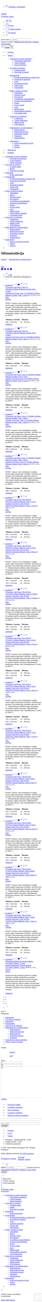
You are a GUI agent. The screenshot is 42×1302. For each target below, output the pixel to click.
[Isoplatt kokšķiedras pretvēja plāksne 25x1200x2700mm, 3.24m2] (23, 962)
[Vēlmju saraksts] (17, 285)
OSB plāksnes (19, 124)
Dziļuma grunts (19, 95)
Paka (7, 297)
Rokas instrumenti (16, 175)
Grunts (3, 44)
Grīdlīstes (35, 42)
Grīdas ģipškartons (21, 120)
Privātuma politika (14, 1105)
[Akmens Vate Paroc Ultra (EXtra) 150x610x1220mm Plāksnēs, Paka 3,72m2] (23, 732)
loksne (7, 971)
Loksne (8, 969)
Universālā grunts (20, 113)
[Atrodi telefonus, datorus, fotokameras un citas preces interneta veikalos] (24, 1158)
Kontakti (11, 153)
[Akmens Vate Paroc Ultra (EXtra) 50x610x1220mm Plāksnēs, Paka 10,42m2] (23, 824)
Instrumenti (9, 173)
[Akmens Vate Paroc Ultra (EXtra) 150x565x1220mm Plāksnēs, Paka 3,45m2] (23, 685)
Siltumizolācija (19, 42)
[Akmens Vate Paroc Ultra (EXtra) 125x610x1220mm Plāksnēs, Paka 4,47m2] (23, 639)
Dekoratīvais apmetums (22, 61)
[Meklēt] (6, 36)
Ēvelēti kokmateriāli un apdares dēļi (27, 77)
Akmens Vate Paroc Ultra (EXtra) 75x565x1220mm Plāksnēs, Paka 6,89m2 (20, 874)
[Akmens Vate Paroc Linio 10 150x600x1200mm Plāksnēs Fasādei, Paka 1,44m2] (23, 333)
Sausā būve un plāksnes (18, 116)
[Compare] (25, 285)
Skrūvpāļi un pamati (21, 72)
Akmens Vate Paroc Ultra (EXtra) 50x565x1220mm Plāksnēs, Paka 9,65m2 (20, 782)
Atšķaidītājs (18, 93)
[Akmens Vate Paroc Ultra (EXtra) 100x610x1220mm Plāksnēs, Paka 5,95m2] (23, 547)
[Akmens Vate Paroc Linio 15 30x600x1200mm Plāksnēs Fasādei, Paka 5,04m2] (23, 459)
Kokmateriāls (14, 75)
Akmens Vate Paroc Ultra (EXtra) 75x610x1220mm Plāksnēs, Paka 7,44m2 (20, 920)
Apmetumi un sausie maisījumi (21, 59)
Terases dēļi (18, 85)
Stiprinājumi (14, 141)
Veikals (10, 55)
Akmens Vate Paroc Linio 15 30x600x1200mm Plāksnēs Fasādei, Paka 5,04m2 (22, 463)
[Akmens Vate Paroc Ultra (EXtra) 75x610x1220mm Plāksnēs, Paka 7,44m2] (23, 916)
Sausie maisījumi (20, 65)
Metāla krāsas (19, 109)
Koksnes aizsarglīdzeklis (23, 101)
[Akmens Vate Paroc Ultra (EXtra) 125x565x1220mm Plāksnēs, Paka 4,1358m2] (23, 593)
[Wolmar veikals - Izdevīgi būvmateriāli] (7, 16)
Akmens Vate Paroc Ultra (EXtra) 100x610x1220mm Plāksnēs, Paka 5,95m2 (20, 551)
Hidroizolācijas (19, 130)
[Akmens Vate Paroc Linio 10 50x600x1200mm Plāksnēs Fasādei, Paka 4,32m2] (23, 376)
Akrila (8, 44)
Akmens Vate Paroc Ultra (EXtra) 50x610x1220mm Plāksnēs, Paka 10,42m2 (20, 828)
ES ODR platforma (27, 1153)
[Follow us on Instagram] (6, 14)
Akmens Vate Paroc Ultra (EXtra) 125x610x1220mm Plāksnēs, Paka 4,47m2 (20, 643)
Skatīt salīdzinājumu (8, 1300)
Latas (16, 81)
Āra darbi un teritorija (17, 68)
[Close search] (3, 1177)
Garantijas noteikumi (15, 1113)
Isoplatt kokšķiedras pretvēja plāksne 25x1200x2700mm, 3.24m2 (18, 966)
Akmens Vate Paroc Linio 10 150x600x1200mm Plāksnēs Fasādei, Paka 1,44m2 (22, 338)
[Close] (5, 1012)
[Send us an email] (4, 14)
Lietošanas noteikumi (15, 1107)
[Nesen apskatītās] (7, 1165)
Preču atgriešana (13, 1110)
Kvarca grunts (19, 105)
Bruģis (12, 169)
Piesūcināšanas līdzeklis (22, 111)
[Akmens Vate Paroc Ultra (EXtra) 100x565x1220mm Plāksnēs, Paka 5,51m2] (23, 501)
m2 (6, 299)
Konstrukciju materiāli (22, 79)
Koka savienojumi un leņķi (23, 143)
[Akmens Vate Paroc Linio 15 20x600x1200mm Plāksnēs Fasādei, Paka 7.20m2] (23, 417)
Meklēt (7, 47)
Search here (5, 40)
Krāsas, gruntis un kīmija (18, 91)
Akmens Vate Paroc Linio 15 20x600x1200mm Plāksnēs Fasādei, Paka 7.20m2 (22, 421)
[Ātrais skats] (21, 285)
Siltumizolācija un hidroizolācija (21, 128)
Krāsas (16, 103)
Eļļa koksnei (18, 97)
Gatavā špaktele (20, 63)
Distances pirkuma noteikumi (18, 1115)
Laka (16, 107)
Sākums (3, 259)
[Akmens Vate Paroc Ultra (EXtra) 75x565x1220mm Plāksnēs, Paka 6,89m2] (23, 870)
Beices (12, 195)
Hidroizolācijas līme (21, 132)
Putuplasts (18, 136)
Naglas (16, 145)
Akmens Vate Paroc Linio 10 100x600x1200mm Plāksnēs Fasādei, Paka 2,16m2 (22, 294)
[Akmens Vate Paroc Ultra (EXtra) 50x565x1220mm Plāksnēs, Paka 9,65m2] (23, 778)
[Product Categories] (7, 22)
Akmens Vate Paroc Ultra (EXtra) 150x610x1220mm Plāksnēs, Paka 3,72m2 (20, 736)
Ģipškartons (18, 118)
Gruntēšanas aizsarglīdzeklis (24, 99)
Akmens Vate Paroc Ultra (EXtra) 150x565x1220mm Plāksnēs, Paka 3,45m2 (20, 689)
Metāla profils (19, 122)
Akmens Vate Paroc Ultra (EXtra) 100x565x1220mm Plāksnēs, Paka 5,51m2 (20, 505)
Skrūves (17, 147)
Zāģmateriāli (18, 88)
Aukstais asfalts (19, 70)
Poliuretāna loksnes (21, 134)
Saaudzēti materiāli (21, 83)
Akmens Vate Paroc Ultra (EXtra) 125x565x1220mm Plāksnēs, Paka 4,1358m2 (21, 597)
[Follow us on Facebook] (2, 14)
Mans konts (12, 150)
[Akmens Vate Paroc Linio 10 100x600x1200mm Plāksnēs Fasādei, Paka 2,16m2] (23, 289)
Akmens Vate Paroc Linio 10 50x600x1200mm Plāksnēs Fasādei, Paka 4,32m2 (22, 380)
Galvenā (11, 52)
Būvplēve (28, 42)
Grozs (10, 1133)
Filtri (2, 267)
